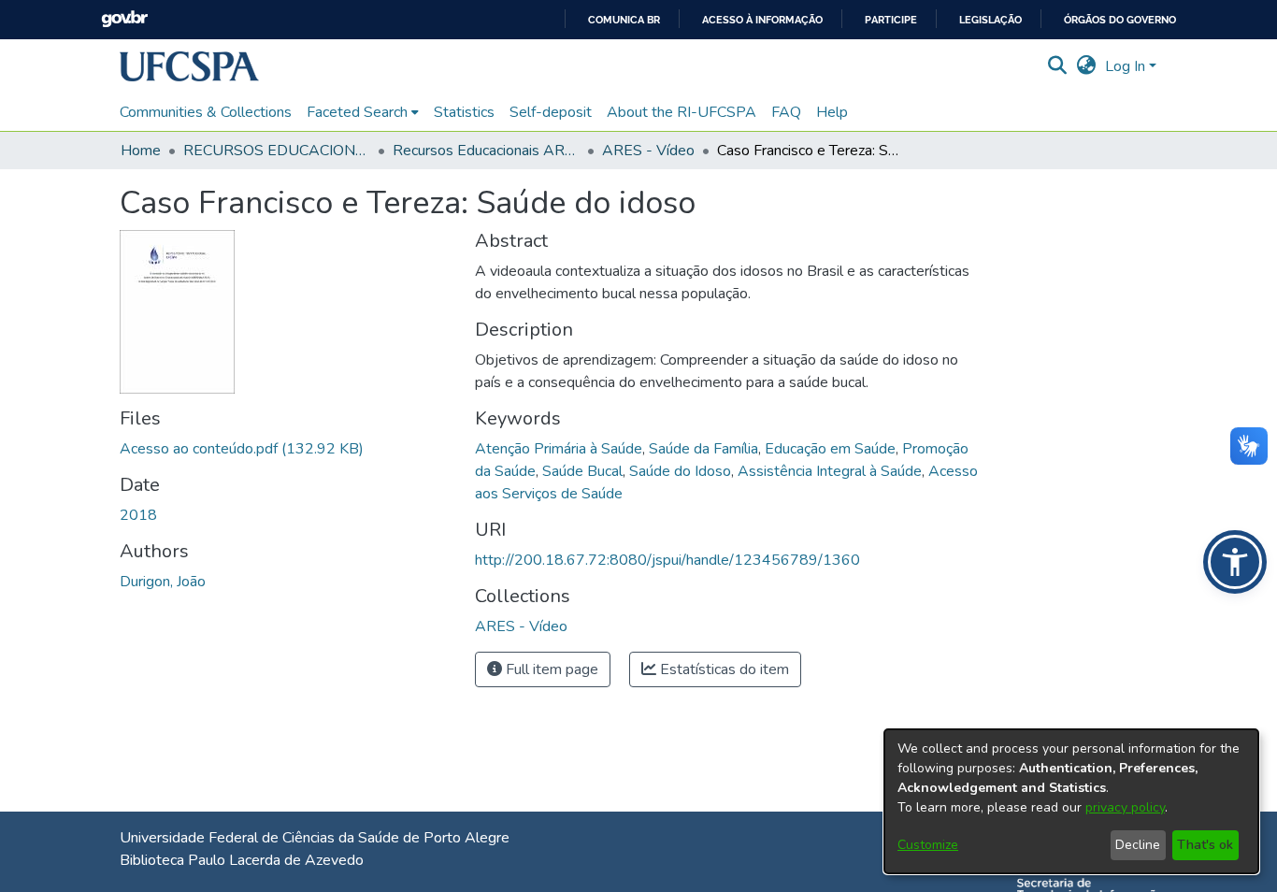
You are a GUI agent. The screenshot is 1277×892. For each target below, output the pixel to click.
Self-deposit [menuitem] (550, 112)
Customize (927, 845)
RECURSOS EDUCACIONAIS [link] (276, 150)
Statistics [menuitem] (464, 112)
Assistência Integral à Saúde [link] (830, 471)
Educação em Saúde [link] (830, 449)
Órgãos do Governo (1120, 20)
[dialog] (1071, 801)
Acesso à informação (762, 20)
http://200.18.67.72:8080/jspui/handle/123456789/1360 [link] (667, 560)
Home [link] (141, 150)
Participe (891, 20)
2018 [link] (138, 515)
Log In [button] (1127, 66)
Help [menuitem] (832, 112)
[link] (242, 449)
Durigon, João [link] (163, 581)
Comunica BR (624, 20)
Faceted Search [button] (357, 112)
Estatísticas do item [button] (722, 669)
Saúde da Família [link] (703, 449)
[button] (189, 66)
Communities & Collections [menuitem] (206, 112)
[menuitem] (363, 112)
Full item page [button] (550, 669)
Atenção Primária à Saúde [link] (558, 449)
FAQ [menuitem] (786, 112)
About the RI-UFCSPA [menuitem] (681, 112)
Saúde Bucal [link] (582, 471)
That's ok (1205, 845)
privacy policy (1125, 807)
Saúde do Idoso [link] (680, 471)
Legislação (990, 20)
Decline (1137, 845)
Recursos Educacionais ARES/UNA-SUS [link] (486, 150)
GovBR (124, 19)
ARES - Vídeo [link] (648, 150)
